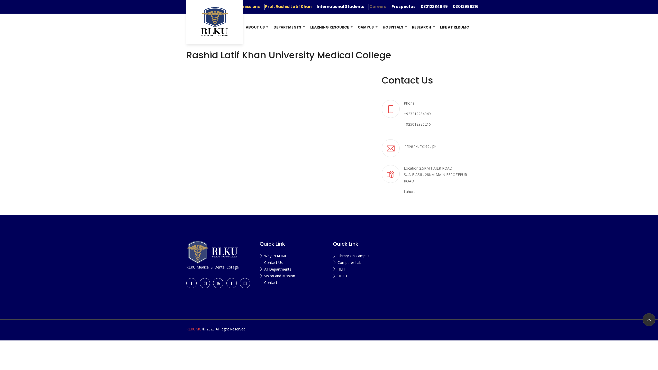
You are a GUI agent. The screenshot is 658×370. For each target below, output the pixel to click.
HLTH (342, 275)
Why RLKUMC (275, 255)
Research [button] (422, 27)
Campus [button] (366, 27)
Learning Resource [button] (330, 27)
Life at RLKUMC (454, 27)
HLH (341, 269)
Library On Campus (353, 255)
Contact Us (273, 262)
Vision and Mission (279, 275)
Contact (270, 282)
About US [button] (256, 27)
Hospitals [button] (393, 27)
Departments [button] (287, 27)
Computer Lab (349, 262)
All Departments (277, 269)
